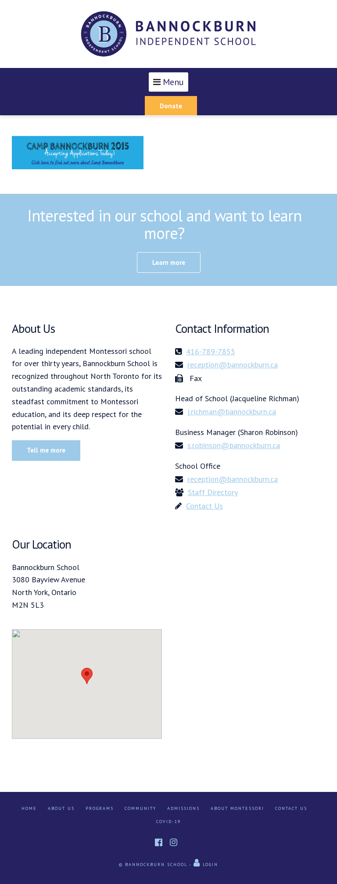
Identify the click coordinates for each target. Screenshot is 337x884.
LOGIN (209, 864)
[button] (87, 676)
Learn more (168, 262)
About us (61, 808)
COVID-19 (168, 821)
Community (140, 808)
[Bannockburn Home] (168, 34)
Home (29, 808)
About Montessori (237, 808)
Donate (171, 106)
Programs (100, 808)
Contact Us (291, 808)
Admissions (183, 808)
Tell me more (46, 450)
